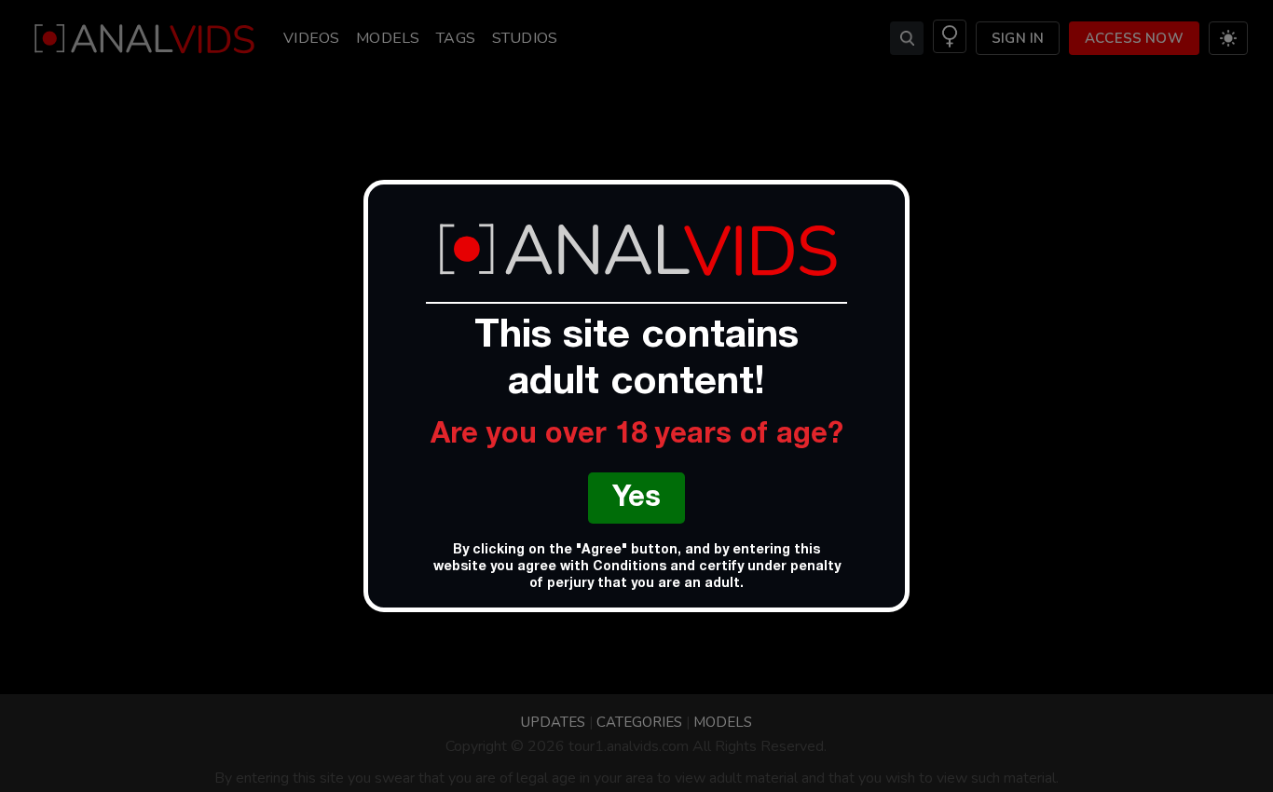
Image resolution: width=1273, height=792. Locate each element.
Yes (636, 499)
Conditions (629, 567)
